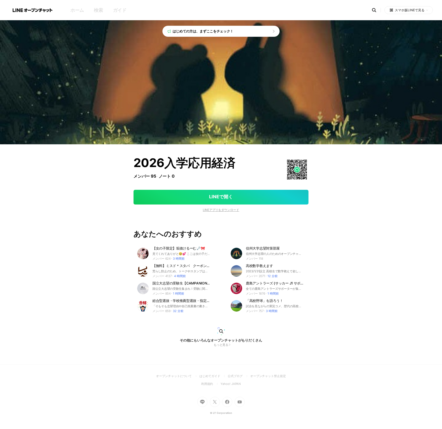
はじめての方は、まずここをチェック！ (203, 31)
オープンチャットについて (177, 376)
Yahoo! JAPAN (231, 384)
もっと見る (221, 345)
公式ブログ (239, 376)
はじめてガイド (213, 376)
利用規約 (211, 384)
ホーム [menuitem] (77, 10)
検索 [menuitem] (98, 10)
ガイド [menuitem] (120, 10)
